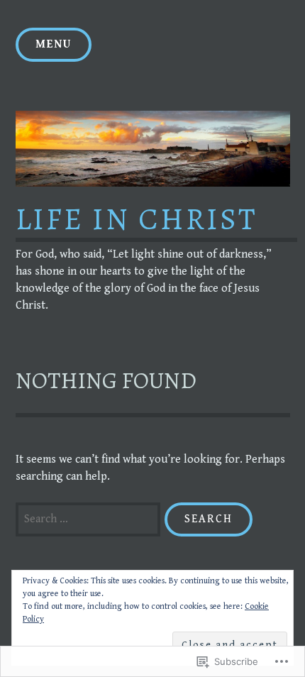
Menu (53, 44)
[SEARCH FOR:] (90, 519)
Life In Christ (136, 219)
